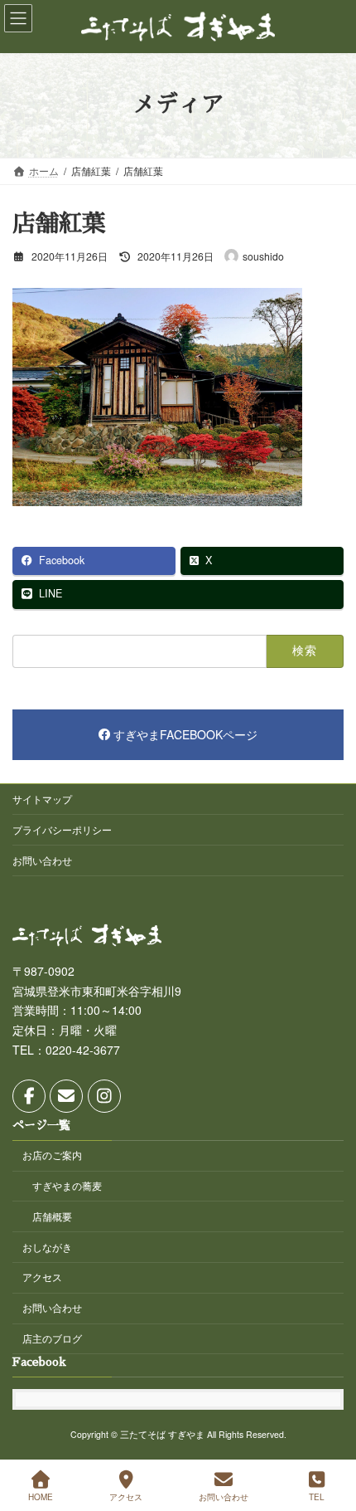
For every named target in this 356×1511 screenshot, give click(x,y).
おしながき (47, 1247)
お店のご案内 (52, 1155)
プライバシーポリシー (62, 829)
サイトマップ (42, 799)
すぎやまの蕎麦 (67, 1185)
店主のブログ (52, 1338)
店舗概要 (52, 1216)
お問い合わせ (42, 860)
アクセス (42, 1277)
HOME (40, 1497)
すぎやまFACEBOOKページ (185, 734)
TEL (317, 1497)
